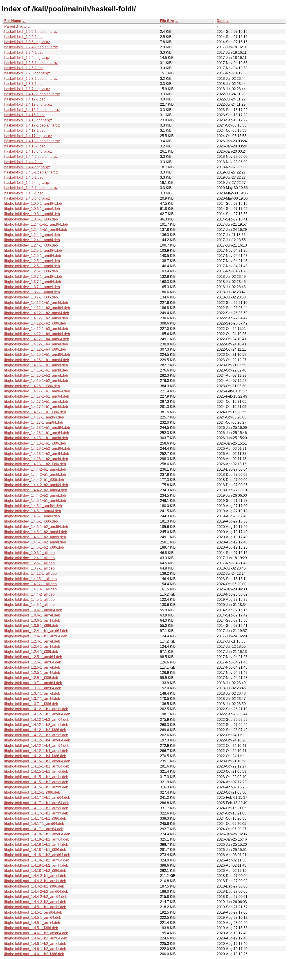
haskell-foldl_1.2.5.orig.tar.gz (27, 73)
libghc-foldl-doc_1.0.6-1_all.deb (29, 553)
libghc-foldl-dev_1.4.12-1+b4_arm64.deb (36, 339)
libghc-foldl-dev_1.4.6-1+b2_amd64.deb (36, 527)
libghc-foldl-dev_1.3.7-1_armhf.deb (32, 292)
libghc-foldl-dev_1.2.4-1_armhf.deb (32, 240)
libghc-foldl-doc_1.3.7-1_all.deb (29, 568)
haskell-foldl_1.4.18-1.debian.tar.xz (32, 141)
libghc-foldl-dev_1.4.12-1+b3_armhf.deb (36, 329)
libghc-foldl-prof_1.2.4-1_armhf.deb (32, 646)
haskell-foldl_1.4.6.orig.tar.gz (27, 198)
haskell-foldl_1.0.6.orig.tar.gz (27, 42)
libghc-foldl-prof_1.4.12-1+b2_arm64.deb (36, 719)
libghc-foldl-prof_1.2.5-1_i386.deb (31, 678)
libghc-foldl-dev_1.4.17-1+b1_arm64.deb (36, 396)
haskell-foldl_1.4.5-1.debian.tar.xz (31, 172)
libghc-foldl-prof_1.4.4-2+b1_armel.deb (35, 876)
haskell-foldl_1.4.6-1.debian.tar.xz (31, 188)
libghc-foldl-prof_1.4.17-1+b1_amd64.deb (37, 797)
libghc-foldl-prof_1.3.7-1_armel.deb (32, 693)
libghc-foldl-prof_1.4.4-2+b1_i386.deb (34, 886)
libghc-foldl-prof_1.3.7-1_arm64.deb (32, 688)
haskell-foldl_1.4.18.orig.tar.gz (28, 151)
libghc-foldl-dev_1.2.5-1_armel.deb (32, 261)
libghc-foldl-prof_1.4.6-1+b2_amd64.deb (36, 933)
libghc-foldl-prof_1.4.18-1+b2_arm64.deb (36, 860)
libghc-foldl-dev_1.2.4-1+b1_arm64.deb (35, 229)
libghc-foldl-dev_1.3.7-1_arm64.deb (32, 282)
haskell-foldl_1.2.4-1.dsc (23, 52)
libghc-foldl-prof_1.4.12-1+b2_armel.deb (36, 725)
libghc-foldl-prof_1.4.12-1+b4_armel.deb (36, 751)
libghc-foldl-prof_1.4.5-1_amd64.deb (33, 912)
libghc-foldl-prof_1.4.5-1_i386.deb (31, 928)
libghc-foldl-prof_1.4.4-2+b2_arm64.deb (35, 897)
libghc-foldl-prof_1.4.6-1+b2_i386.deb (34, 954)
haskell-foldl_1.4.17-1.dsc (24, 130)
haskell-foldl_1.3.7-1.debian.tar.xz (31, 78)
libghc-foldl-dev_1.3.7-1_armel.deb (32, 287)
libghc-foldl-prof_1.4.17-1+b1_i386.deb (35, 818)
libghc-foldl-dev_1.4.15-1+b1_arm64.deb (36, 360)
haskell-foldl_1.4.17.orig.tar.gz (28, 136)
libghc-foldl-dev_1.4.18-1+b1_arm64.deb (36, 433)
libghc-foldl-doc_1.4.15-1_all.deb (30, 579)
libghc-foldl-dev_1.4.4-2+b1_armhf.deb (35, 474)
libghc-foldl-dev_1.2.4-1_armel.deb (32, 235)
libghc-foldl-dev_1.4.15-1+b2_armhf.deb (36, 381)
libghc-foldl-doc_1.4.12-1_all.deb (30, 573)
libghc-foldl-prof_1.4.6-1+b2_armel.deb (35, 944)
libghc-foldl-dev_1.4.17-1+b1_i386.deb (35, 412)
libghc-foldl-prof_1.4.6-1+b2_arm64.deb (35, 938)
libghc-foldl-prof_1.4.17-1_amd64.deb (34, 823)
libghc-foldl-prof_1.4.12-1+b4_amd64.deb (37, 740)
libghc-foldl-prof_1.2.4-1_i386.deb (31, 652)
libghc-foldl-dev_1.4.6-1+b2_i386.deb (34, 547)
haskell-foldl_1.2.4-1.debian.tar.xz (31, 47)
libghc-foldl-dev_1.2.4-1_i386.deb (31, 245)
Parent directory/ (17, 26)
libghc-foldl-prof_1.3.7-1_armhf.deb (32, 699)
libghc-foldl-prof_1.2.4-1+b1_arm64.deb (35, 636)
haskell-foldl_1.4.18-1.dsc (24, 146)
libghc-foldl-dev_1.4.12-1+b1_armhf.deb (36, 303)
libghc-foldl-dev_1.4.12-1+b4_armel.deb (36, 344)
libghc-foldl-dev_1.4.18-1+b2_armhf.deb (36, 459)
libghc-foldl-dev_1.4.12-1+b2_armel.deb (36, 318)
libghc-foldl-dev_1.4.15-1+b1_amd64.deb (37, 354)
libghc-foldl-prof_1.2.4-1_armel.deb (32, 641)
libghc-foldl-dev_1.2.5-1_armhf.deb (32, 266)
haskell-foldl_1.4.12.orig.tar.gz (28, 104)
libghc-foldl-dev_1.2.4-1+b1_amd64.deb (36, 224)
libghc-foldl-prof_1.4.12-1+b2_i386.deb (35, 730)
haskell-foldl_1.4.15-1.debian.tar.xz (32, 110)
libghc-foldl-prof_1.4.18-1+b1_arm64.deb (36, 839)
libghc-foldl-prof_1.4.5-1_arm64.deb (32, 917)
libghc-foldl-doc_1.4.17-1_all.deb (30, 584)
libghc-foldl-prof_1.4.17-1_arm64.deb (33, 829)
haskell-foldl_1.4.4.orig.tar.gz (27, 167)
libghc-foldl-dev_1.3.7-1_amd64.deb (33, 276)
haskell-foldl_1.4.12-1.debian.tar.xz (32, 94)
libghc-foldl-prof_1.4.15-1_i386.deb (32, 792)
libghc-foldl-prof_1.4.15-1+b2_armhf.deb (36, 787)
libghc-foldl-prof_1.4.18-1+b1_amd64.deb (37, 834)
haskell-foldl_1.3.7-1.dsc (23, 84)
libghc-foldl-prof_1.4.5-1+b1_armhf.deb (35, 907)
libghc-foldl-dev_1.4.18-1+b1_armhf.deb (36, 438)
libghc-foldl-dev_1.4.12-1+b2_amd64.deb (37, 308)
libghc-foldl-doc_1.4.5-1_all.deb (29, 599)
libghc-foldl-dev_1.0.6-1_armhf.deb (32, 214)
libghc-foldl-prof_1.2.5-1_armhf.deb (32, 672)
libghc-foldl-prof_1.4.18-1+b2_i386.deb (35, 870)
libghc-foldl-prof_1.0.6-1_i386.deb (31, 625)
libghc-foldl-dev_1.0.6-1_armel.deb (32, 209)
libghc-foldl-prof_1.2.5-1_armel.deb (32, 667)
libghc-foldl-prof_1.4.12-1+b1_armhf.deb (36, 709)
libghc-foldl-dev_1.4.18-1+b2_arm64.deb (36, 454)
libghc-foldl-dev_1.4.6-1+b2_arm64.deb (35, 532)
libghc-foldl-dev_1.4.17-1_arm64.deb (33, 422)
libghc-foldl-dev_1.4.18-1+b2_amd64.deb (37, 448)
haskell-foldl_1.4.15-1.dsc (24, 115)
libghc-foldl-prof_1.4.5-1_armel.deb (32, 923)
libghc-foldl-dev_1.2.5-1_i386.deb (31, 271)
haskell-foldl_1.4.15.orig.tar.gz (28, 120)
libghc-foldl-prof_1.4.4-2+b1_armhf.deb (35, 881)
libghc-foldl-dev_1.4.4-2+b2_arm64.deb (35, 490)
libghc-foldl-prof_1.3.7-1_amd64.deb (33, 683)
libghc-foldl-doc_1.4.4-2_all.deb (29, 594)
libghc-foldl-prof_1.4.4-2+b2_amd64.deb (36, 891)
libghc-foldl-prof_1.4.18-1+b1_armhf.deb (36, 844)
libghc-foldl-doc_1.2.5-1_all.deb (29, 563)
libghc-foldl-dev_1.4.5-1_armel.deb (32, 516)
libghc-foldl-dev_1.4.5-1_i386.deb (31, 521)
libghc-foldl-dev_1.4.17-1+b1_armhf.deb (36, 407)
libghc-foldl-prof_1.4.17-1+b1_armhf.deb (36, 813)
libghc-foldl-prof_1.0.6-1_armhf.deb (32, 620)
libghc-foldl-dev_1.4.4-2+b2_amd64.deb (36, 485)
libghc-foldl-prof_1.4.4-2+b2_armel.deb (35, 902)
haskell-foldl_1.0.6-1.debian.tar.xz (31, 31)
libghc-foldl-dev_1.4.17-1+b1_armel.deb (36, 401)
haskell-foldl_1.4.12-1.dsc (24, 99)
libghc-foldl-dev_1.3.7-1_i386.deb (31, 297)
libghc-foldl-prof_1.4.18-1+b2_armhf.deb (36, 865)
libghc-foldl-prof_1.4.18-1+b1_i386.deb (35, 850)
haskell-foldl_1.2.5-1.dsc (23, 68)
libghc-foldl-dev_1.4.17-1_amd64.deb (34, 417)
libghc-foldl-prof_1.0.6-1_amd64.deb (33, 610)
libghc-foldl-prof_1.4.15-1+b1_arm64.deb (36, 766)
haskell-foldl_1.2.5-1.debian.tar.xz (31, 63)
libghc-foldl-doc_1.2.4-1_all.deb (29, 558)
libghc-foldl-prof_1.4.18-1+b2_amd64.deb (37, 855)
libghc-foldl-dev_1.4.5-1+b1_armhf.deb (35, 501)
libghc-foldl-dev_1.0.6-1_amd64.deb (33, 203)
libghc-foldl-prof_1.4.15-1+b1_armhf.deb (36, 777)
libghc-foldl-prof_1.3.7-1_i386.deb (31, 704)
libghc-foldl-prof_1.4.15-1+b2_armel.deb (36, 782)
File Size (167, 21)
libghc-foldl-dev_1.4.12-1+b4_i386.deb (35, 349)
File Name (12, 21)
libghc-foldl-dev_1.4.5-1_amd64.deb (33, 506)
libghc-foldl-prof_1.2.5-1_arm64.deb (32, 662)
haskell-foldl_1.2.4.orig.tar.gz (27, 58)
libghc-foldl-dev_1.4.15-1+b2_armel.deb (36, 375)
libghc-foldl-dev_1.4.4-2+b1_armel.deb (35, 469)
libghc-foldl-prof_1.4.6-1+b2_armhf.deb (35, 949)
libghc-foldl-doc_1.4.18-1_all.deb (30, 589)
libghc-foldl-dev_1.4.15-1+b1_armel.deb (36, 365)
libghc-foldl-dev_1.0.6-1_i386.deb (31, 219)
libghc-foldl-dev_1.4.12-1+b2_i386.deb (35, 323)
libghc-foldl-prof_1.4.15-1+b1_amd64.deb (37, 761)
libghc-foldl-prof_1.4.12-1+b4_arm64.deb (36, 746)
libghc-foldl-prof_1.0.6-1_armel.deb (32, 615)
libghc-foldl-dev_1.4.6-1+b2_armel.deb (35, 537)
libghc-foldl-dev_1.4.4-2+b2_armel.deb (35, 495)
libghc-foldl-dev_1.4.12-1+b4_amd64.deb (37, 334)
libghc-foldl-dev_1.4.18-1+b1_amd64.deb (37, 427)
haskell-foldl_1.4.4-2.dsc (23, 162)
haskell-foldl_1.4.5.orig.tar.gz (27, 183)
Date (221, 21)
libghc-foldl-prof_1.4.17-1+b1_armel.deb (36, 808)
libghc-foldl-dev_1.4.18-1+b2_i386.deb (35, 464)
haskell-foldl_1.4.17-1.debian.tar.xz (32, 125)
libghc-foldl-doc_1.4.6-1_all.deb (29, 605)
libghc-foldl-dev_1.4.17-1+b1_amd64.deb (37, 391)
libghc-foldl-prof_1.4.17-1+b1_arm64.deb (36, 803)
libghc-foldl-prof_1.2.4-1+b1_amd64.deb (36, 631)
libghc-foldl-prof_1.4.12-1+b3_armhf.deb (36, 735)
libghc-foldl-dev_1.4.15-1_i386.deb (32, 386)
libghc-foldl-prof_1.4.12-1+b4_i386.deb (35, 756)
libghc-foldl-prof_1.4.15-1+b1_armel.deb (36, 771)
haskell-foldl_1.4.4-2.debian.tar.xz (31, 156)
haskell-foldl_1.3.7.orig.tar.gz (27, 89)
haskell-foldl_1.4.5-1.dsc (23, 177)
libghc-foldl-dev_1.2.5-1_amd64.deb (33, 250)
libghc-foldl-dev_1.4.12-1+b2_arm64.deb (36, 313)
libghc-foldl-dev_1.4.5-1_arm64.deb (32, 511)
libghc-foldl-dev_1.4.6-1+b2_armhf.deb (35, 542)
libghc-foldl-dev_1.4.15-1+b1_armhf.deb (36, 370)
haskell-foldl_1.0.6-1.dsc (23, 37)
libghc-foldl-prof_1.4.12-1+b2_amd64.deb (37, 714)
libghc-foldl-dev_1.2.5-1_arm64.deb (32, 256)
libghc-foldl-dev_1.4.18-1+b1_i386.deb (35, 443)
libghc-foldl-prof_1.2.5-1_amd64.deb (33, 657)
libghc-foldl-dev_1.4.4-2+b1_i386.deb (34, 480)
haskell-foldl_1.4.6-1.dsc (23, 193)
